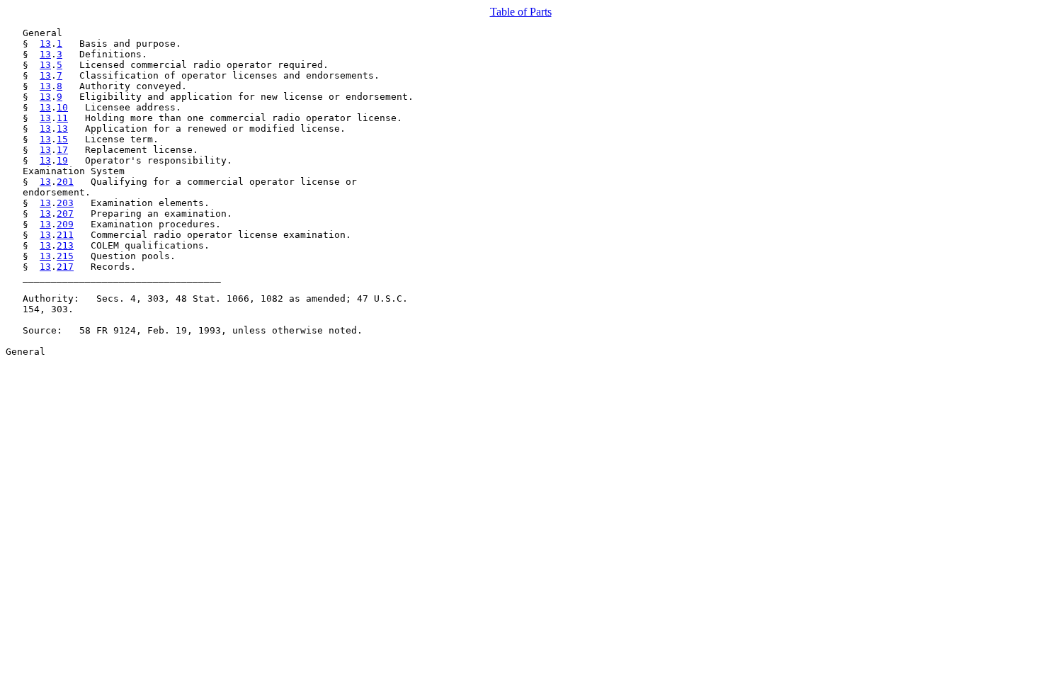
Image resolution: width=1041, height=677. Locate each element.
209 (65, 224)
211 (65, 234)
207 (65, 213)
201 (65, 181)
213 (65, 245)
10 (62, 107)
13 (45, 43)
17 (62, 149)
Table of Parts (521, 12)
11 (62, 118)
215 (65, 256)
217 (65, 266)
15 (62, 139)
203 (65, 203)
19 (62, 160)
